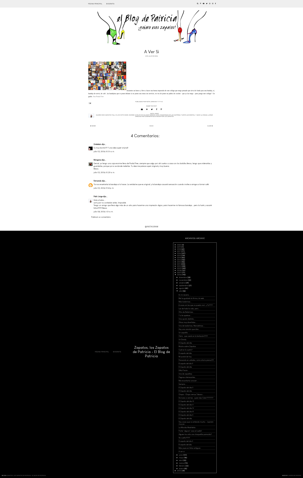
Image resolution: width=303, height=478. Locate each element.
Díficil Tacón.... (184, 370)
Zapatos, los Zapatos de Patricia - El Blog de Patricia (151, 351)
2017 (179, 251)
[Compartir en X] (151, 109)
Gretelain (97, 144)
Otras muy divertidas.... (188, 322)
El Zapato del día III (186, 412)
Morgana (97, 160)
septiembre (183, 285)
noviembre (183, 280)
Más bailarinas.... (185, 302)
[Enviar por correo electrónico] (141, 109)
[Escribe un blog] (147, 109)
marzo (182, 463)
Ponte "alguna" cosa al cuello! (190, 431)
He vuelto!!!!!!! (184, 438)
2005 (179, 471)
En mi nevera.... (185, 295)
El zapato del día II (186, 363)
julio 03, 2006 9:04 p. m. (104, 188)
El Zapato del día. (185, 343)
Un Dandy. (183, 339)
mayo (181, 458)
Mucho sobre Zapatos (187, 346)
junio (181, 455)
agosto (182, 288)
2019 (179, 247)
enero (181, 468)
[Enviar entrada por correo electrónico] (151, 103)
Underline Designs (294, 475)
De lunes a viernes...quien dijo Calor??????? (196, 398)
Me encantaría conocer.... (189, 381)
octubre (182, 283)
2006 (179, 275)
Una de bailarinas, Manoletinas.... (192, 326)
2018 (179, 249)
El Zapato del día (185, 367)
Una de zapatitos (185, 374)
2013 (179, 260)
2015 (179, 255)
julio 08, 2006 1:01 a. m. (103, 211)
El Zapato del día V (186, 405)
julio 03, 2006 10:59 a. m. (104, 172)
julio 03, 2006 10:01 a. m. (104, 151)
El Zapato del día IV (186, 408)
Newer (93, 126)
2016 (179, 253)
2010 (179, 266)
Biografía (110, 4)
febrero (182, 466)
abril (181, 460)
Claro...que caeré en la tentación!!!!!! (193, 336)
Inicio (151, 126)
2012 (179, 262)
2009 (179, 268)
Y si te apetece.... (185, 315)
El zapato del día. (185, 353)
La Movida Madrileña (187, 427)
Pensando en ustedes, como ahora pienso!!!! (196, 360)
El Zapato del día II (186, 387)
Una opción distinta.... (187, 319)
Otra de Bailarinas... (186, 312)
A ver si (182, 451)
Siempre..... (183, 384)
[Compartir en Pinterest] (161, 109)
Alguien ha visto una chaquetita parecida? (195, 434)
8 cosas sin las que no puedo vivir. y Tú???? (196, 305)
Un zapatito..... (184, 333)
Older (209, 126)
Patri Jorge (98, 196)
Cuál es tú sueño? (185, 350)
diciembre (183, 277)
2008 (179, 270)
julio (181, 291)
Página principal (95, 4)
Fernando (97, 181)
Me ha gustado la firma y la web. (191, 298)
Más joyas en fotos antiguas (190, 448)
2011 (179, 264)
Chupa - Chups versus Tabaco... (191, 394)
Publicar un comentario (101, 217)
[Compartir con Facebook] (157, 109)
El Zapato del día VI (186, 401)
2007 (179, 272)
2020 (179, 245)
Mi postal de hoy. (185, 357)
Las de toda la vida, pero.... (189, 309)
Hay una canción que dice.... (189, 329)
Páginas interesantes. (187, 377)
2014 (179, 258)
